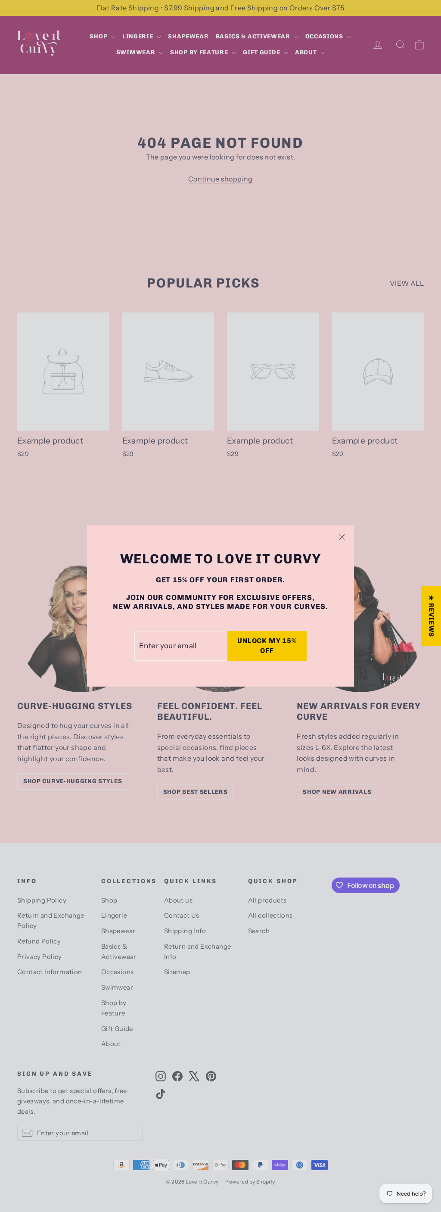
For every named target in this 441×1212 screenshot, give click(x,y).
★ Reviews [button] (431, 616)
